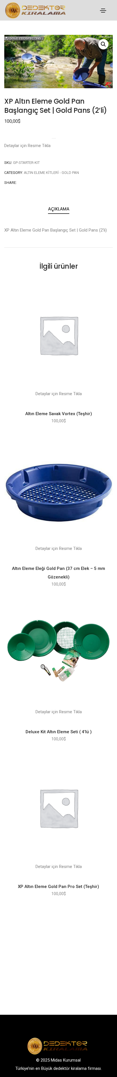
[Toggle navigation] (103, 11)
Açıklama (58, 209)
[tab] (58, 209)
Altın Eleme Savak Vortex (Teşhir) (58, 413)
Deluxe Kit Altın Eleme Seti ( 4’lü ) (59, 731)
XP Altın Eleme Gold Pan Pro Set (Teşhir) (58, 886)
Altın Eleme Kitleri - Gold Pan (51, 172)
